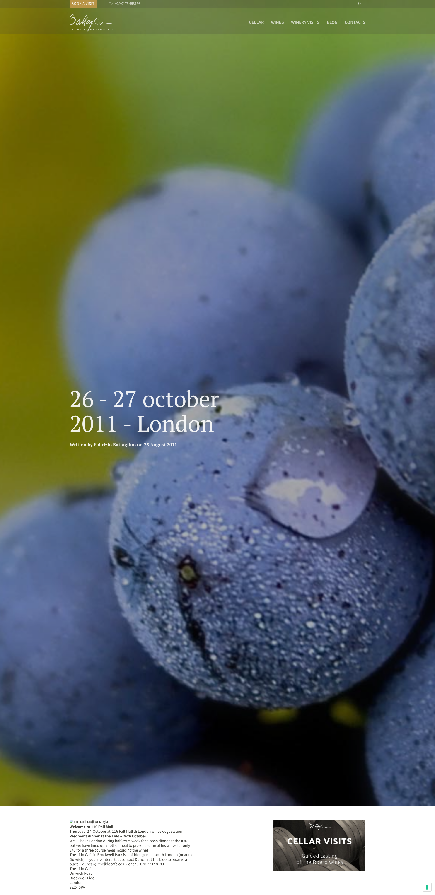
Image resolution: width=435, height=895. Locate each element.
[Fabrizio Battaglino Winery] (92, 31)
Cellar (256, 22)
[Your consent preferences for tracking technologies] (427, 887)
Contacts (355, 22)
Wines (277, 22)
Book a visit (83, 3)
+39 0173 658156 (127, 3)
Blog (332, 22)
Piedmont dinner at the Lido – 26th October (108, 836)
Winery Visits (305, 22)
